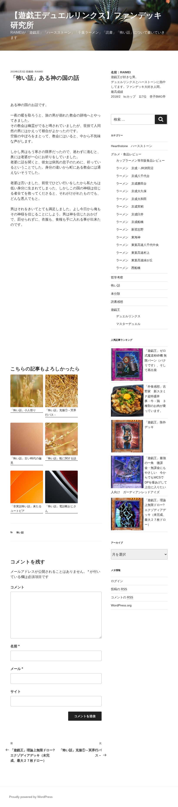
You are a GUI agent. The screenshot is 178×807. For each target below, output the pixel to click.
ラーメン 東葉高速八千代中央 (137, 245)
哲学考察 (117, 277)
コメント (17, 587)
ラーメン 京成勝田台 (131, 183)
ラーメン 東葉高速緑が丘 (134, 260)
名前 (15, 646)
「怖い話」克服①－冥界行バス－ (60, 412)
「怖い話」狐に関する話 (60, 458)
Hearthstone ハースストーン (131, 146)
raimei (39, 71)
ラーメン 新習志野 (129, 229)
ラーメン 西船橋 (128, 268)
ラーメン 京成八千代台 (133, 176)
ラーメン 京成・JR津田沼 (134, 168)
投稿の (119, 589)
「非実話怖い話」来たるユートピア (25, 508)
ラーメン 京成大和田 (131, 199)
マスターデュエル (128, 324)
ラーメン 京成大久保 (131, 191)
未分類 (115, 293)
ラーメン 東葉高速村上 (133, 252)
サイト (15, 691)
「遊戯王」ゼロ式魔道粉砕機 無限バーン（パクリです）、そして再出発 (156, 360)
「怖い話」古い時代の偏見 (25, 461)
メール (16, 669)
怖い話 (20, 532)
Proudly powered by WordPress (31, 797)
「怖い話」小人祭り (23, 410)
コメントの (122, 597)
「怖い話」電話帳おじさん (60, 508)
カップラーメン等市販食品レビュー (140, 160)
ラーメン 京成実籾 (129, 206)
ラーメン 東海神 (128, 237)
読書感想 (117, 301)
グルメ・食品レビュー (126, 154)
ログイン (117, 581)
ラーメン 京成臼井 (129, 214)
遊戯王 (115, 309)
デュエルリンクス (128, 316)
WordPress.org (121, 605)
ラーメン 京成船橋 (129, 222)
